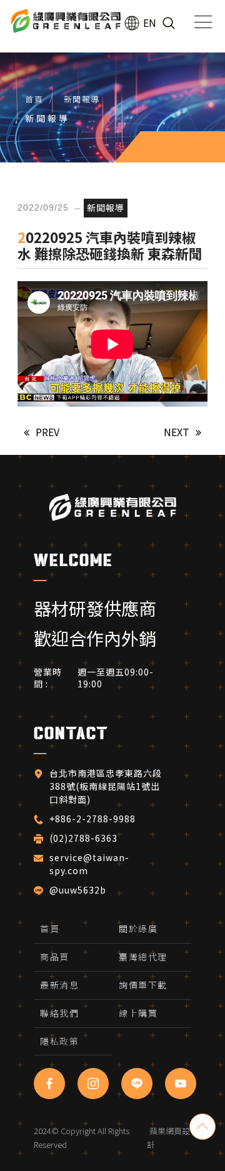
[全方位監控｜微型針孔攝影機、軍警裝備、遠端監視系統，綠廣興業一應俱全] (65, 21)
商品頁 (54, 956)
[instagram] (93, 1083)
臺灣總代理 (143, 956)
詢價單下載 (143, 985)
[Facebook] (49, 1083)
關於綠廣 (138, 928)
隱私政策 (59, 1041)
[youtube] (180, 1083)
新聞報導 (82, 99)
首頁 (34, 99)
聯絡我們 (59, 1013)
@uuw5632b (77, 890)
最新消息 (59, 985)
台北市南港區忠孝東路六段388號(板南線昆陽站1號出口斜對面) (105, 786)
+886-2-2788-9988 (92, 819)
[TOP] (202, 1127)
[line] (136, 1083)
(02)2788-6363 (84, 838)
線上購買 (138, 1013)
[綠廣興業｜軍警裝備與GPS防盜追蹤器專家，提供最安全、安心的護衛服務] (112, 506)
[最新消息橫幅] (112, 81)
